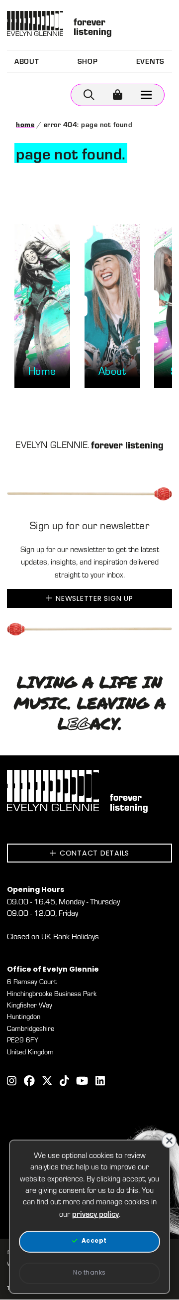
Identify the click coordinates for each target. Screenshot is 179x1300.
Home (25, 124)
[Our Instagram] (11, 1082)
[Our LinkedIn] (100, 1082)
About (26, 61)
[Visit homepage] (35, 23)
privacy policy (95, 1213)
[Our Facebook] (29, 1082)
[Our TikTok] (64, 1082)
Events (150, 61)
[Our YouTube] (82, 1082)
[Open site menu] (146, 95)
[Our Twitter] (47, 1082)
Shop (88, 61)
